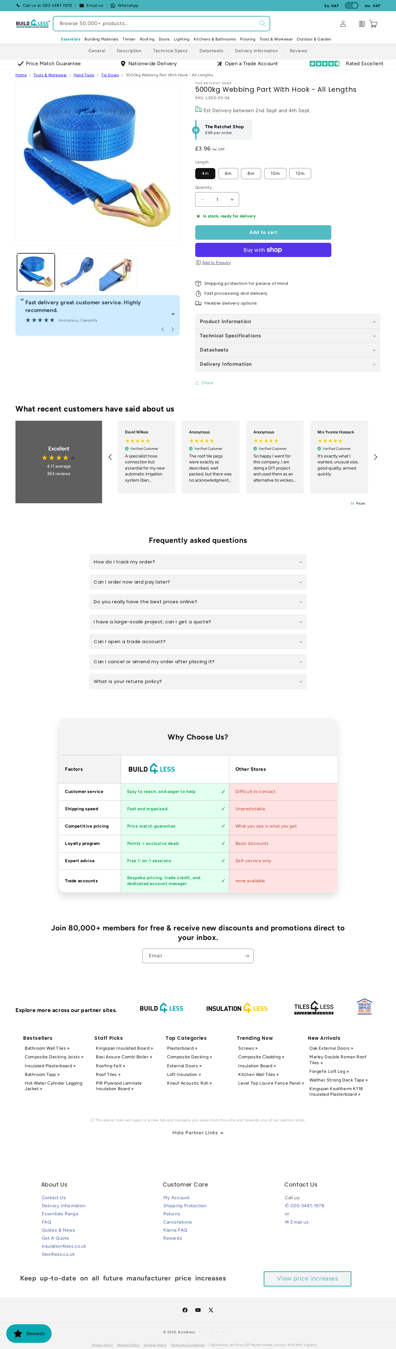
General (96, 50)
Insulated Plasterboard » (50, 1066)
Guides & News (58, 1230)
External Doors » (184, 1066)
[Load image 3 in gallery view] (118, 272)
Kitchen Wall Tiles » (258, 1074)
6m (228, 173)
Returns (171, 1213)
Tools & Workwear (50, 75)
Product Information (225, 321)
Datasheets (212, 50)
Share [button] (207, 383)
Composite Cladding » (261, 1057)
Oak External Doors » (331, 1048)
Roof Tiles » (108, 1074)
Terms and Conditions (188, 1345)
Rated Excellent (365, 63)
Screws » (248, 1048)
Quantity (203, 187)
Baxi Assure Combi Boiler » (124, 1057)
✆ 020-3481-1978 (304, 1205)
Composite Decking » (189, 1057)
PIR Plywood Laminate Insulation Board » (119, 1086)
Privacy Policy (102, 1345)
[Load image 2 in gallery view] (77, 272)
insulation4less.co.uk (64, 1246)
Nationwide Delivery (152, 63)
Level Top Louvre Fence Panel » (271, 1083)
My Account (176, 1197)
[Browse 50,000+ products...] (262, 23)
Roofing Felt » (110, 1066)
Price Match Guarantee (53, 63)
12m (300, 173)
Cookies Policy (155, 1345)
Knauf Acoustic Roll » (189, 1083)
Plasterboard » (182, 1048)
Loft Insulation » (184, 1074)
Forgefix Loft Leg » (329, 1071)
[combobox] (161, 24)
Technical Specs (170, 50)
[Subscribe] (246, 956)
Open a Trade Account (251, 63)
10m (275, 173)
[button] (101, 39)
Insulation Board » (257, 1066)
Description (129, 50)
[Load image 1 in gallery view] (36, 272)
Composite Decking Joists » (54, 1057)
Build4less (186, 1332)
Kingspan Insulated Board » (124, 1048)
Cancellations (177, 1222)
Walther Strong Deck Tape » (338, 1080)
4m (205, 173)
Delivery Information (256, 50)
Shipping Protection (184, 1205)
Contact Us (54, 1197)
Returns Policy (128, 1345)
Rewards (172, 1238)
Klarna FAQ (175, 1230)
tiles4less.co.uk (58, 1254)
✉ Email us (296, 1222)
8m (251, 173)
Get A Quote (55, 1238)
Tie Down (110, 75)
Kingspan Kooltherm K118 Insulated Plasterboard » (336, 1091)
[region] (243, 457)
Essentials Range (60, 1213)
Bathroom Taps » (42, 1074)
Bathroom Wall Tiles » (47, 1048)
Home (21, 75)
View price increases (307, 1278)
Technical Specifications (230, 335)
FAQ (46, 1222)
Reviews (299, 50)
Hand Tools (84, 75)
